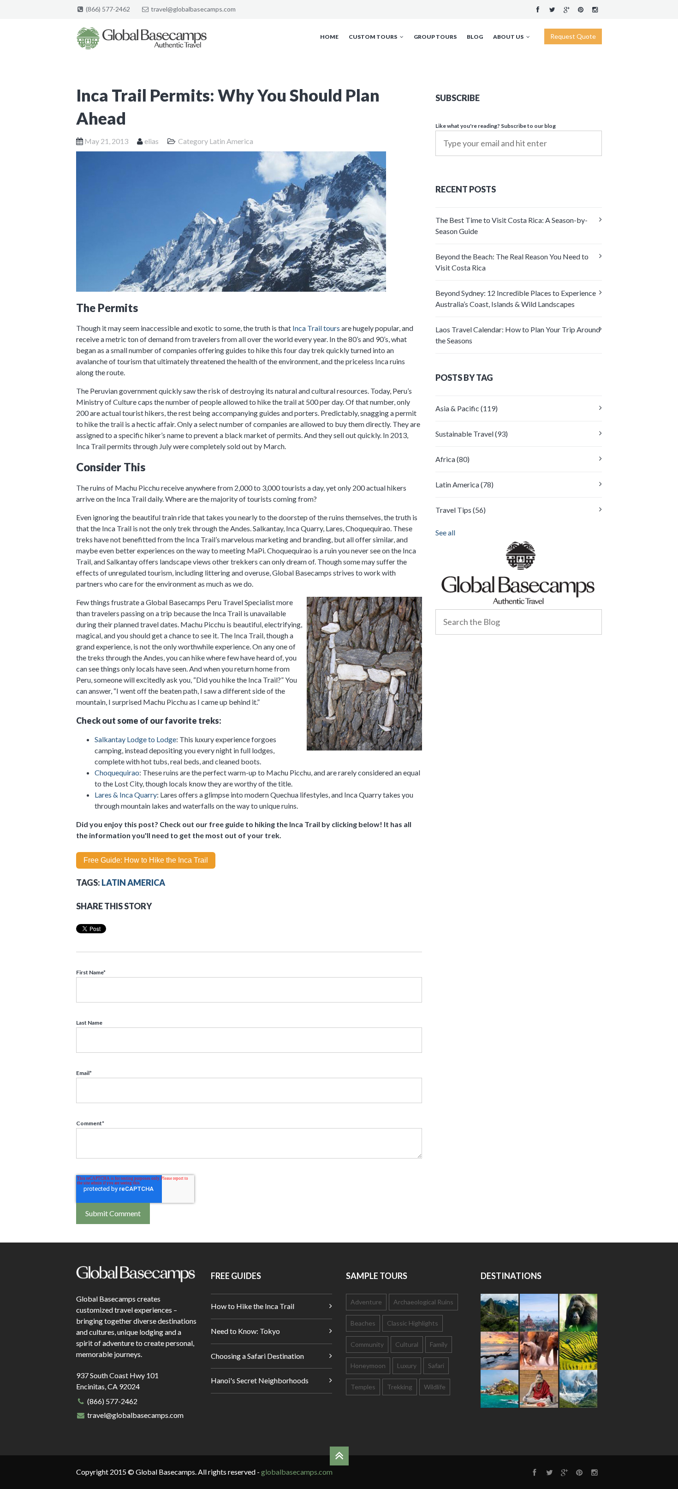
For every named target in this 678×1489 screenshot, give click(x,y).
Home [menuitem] (329, 36)
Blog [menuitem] (475, 36)
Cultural (406, 1344)
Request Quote (573, 36)
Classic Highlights (412, 1323)
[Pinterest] (581, 9)
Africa (452, 459)
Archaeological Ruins (423, 1302)
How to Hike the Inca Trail (252, 1306)
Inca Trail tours (316, 328)
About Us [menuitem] (508, 36)
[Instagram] (595, 9)
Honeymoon (368, 1365)
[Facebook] (538, 9)
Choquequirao (117, 772)
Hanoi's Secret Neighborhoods (260, 1380)
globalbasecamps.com (297, 1471)
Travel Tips (460, 509)
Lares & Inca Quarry (126, 794)
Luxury (406, 1365)
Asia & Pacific (466, 408)
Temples (363, 1387)
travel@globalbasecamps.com (193, 9)
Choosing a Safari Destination (257, 1355)
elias (151, 141)
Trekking (399, 1387)
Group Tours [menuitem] (435, 36)
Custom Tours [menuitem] (373, 36)
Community (367, 1344)
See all (445, 532)
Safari (436, 1365)
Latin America (231, 141)
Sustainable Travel (471, 433)
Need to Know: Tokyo (245, 1331)
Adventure (366, 1302)
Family (438, 1344)
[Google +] (566, 9)
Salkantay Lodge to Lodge (135, 739)
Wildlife (435, 1387)
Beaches (363, 1323)
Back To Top (339, 1456)
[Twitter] (552, 9)
